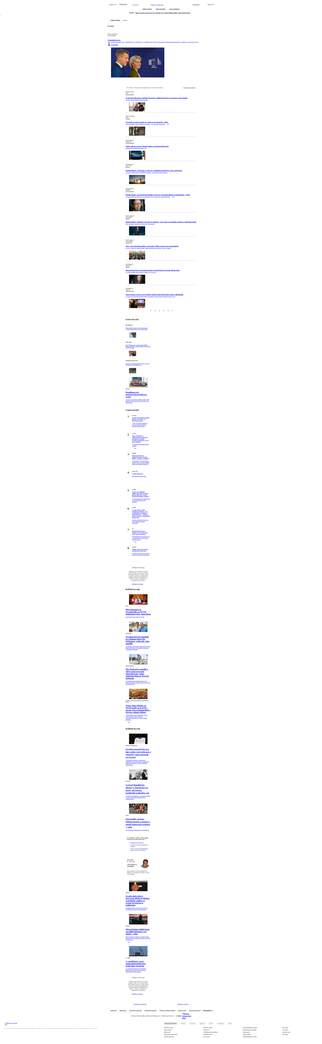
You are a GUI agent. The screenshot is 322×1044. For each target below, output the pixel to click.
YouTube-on (137, 850)
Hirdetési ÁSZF (182, 1010)
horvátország (129, 325)
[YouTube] (144, 854)
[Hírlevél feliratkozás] (129, 854)
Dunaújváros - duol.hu (207, 1027)
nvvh (127, 606)
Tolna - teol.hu (285, 1027)
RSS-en (143, 850)
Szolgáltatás (220, 1023)
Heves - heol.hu (206, 1036)
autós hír (128, 388)
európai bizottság (130, 94)
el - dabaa (128, 957)
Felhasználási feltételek (150, 1010)
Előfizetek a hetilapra (137, 584)
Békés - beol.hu (167, 1032)
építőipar (134, 489)
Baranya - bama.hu (167, 1029)
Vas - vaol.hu (285, 1029)
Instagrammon (144, 848)
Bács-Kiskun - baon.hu (168, 1027)
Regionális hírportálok (170, 1023)
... (171, 310)
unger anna (129, 342)
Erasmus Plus (129, 242)
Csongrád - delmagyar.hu (169, 1036)
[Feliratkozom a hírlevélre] (123, 5)
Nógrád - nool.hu (246, 1032)
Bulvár (211, 1023)
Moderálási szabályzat (195, 1010)
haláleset (134, 453)
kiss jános (134, 415)
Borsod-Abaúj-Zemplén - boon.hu (171, 1034)
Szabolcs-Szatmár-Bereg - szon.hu (250, 1036)
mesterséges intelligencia (131, 745)
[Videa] (141, 854)
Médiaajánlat (122, 1010)
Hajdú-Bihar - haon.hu (207, 1034)
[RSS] (147, 854)
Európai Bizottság (130, 143)
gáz (133, 528)
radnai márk (128, 633)
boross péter (135, 471)
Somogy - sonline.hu (247, 1034)
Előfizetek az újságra (183, 1004)
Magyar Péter (132, 861)
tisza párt (134, 547)
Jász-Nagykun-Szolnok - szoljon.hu (250, 1027)
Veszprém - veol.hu (286, 1032)
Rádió (230, 1023)
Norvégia (128, 781)
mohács (127, 892)
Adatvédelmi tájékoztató (135, 1010)
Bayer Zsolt (130, 859)
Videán (132, 850)
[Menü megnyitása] (210, 5)
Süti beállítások (207, 1010)
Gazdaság (192, 1023)
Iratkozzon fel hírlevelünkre (137, 842)
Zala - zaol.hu (285, 1034)
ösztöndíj (128, 118)
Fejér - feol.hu (206, 1029)
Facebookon (144, 845)
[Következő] (175, 310)
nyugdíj (134, 433)
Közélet (183, 1023)
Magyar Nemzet (115, 20)
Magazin (202, 1023)
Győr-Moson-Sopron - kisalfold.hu (210, 1032)
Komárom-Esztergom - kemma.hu (249, 1029)
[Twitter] (138, 854)
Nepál (127, 815)
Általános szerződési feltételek (167, 1010)
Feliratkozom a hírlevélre (189, 87)
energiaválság (113, 35)
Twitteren (132, 846)
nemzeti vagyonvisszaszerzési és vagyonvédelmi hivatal (137, 701)
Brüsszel (128, 167)
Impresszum (113, 1010)
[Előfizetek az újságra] (196, 5)
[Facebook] (132, 854)
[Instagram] (135, 854)
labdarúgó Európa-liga (132, 360)
